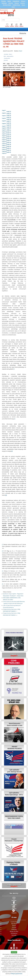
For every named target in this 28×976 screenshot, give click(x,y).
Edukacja (4, 3)
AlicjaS (20, 51)
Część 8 (4, 128)
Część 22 (8, 111)
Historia (10, 3)
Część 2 (4, 113)
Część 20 (4, 151)
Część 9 (4, 130)
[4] (2, 579)
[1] (14, 369)
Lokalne (22, 3)
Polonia (17, 3)
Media (9, 1)
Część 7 (4, 126)
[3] (2, 571)
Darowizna (14, 933)
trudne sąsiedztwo (10, 56)
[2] (14, 419)
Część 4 (4, 118)
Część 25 (8, 117)
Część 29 (8, 125)
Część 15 (4, 141)
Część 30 (8, 127)
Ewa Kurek (6, 54)
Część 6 (4, 123)
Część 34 (8, 134)
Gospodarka (16, 1)
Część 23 (8, 113)
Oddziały (14, 929)
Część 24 (8, 115)
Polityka (3, 1)
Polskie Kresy (16, 5)
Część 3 (4, 115)
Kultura (23, 1)
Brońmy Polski (7, 5)
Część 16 (4, 143)
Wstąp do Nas (14, 931)
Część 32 (8, 131)
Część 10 (4, 132)
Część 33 (8, 133)
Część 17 (4, 145)
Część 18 (4, 147)
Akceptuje (14, 952)
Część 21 (4, 153)
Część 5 (4, 121)
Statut (14, 925)
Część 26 (8, 119)
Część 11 (4, 134)
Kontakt (14, 935)
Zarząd (14, 927)
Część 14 (4, 139)
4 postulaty (14, 922)
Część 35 (8, 136)
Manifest (14, 924)
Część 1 (4, 110)
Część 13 (4, 137)
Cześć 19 (4, 149)
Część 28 (8, 123)
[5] (8, 518)
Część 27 (8, 121)
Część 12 (4, 136)
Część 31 (8, 129)
